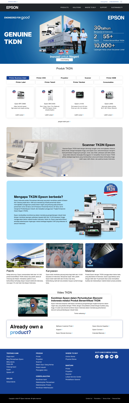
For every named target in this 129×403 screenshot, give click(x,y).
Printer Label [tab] (21, 82)
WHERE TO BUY (90, 7)
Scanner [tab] (88, 78)
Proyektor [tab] (64, 78)
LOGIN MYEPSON (113, 1)
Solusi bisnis (10, 382)
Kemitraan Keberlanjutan (44, 387)
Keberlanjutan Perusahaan (45, 382)
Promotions (97, 398)
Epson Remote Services (63, 333)
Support (58, 330)
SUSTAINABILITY (117, 7)
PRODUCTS (64, 7)
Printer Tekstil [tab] (50, 82)
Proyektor (39, 359)
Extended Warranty (98, 333)
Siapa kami (10, 356)
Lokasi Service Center (73, 377)
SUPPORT (103, 7)
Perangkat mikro (41, 370)
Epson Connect (97, 330)
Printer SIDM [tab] (111, 78)
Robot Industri (41, 367)
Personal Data (116, 398)
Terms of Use (106, 398)
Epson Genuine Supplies (100, 326)
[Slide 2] (64, 175)
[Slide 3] (67, 175)
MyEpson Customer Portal (64, 326)
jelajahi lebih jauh (63, 122)
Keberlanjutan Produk (43, 385)
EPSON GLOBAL (12, 1)
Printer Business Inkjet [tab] (17, 78)
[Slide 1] (62, 175)
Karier (8, 369)
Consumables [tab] (108, 82)
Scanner (39, 362)
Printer (38, 356)
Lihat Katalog (65, 60)
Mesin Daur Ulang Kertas (45, 364)
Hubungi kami (11, 367)
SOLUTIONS (77, 7)
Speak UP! (10, 372)
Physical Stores (71, 359)
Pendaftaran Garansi (73, 379)
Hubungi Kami (104, 1)
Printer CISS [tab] (41, 78)
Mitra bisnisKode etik (10, 363)
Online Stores (70, 356)
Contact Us (89, 398)
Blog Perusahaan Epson (14, 359)
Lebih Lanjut (19, 115)
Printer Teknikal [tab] (79, 82)
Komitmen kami (41, 379)
